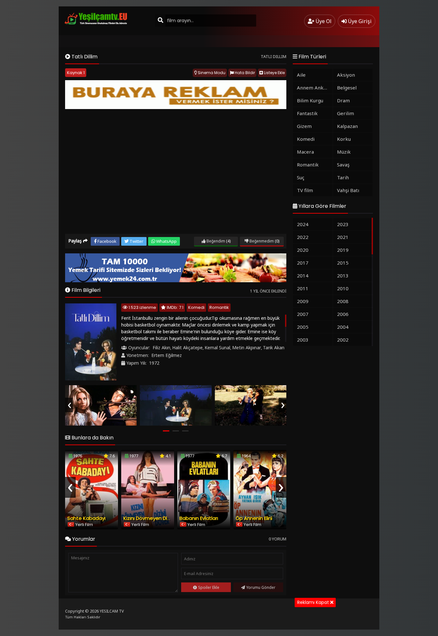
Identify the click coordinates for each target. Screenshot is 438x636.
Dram (343, 100)
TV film (305, 190)
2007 (302, 314)
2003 (302, 339)
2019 (343, 250)
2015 (343, 262)
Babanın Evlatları (199, 518)
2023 (343, 224)
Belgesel (347, 87)
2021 (343, 237)
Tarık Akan (273, 347)
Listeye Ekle (274, 72)
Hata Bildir (244, 72)
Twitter (136, 241)
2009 (302, 301)
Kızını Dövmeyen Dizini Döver (156, 518)
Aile (301, 75)
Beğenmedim (261, 241)
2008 (343, 301)
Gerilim (345, 113)
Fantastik (307, 113)
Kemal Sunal (217, 347)
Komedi (196, 307)
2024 (302, 224)
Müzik (344, 151)
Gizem (304, 126)
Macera (305, 151)
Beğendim (215, 241)
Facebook (106, 241)
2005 (302, 327)
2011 (302, 288)
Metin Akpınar (246, 347)
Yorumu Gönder (260, 587)
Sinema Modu (211, 72)
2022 (302, 237)
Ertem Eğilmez (166, 355)
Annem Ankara (314, 87)
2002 (343, 339)
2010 (343, 288)
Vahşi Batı (348, 190)
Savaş (343, 164)
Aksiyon (346, 75)
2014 (302, 275)
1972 (154, 363)
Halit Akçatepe (187, 347)
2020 (302, 250)
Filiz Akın (161, 347)
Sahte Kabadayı (86, 518)
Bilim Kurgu (310, 100)
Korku (344, 139)
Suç (300, 177)
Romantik (219, 307)
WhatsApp (166, 241)
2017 (302, 262)
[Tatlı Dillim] (101, 405)
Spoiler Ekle (208, 587)
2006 (343, 314)
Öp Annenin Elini (254, 518)
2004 (343, 327)
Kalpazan (347, 126)
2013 (343, 275)
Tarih (343, 177)
